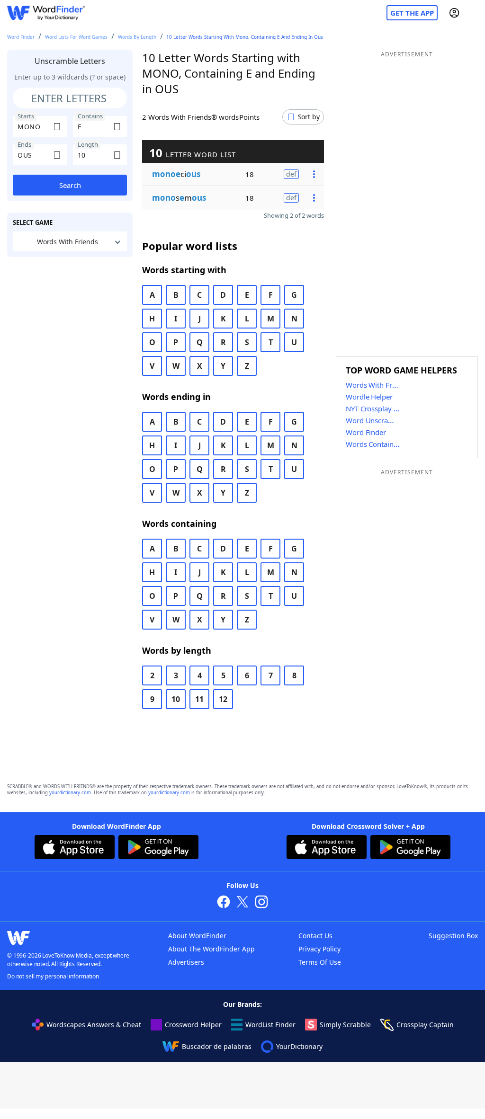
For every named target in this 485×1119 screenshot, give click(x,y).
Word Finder (21, 37)
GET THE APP (412, 13)
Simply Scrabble (345, 1024)
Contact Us (315, 935)
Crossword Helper (193, 1024)
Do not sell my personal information (53, 976)
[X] (242, 903)
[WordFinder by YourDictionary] (46, 13)
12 (223, 699)
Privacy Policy (319, 948)
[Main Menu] (474, 12)
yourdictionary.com (70, 793)
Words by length (137, 37)
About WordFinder (197, 935)
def (291, 173)
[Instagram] (261, 903)
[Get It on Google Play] (158, 848)
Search (70, 185)
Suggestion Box (453, 935)
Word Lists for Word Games (76, 37)
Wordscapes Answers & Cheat (93, 1024)
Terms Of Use (319, 962)
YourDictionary (299, 1046)
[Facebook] (223, 903)
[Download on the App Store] (75, 848)
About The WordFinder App (211, 948)
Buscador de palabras (216, 1046)
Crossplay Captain (425, 1024)
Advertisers (186, 962)
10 (175, 699)
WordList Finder (270, 1024)
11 (199, 699)
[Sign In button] (454, 12)
